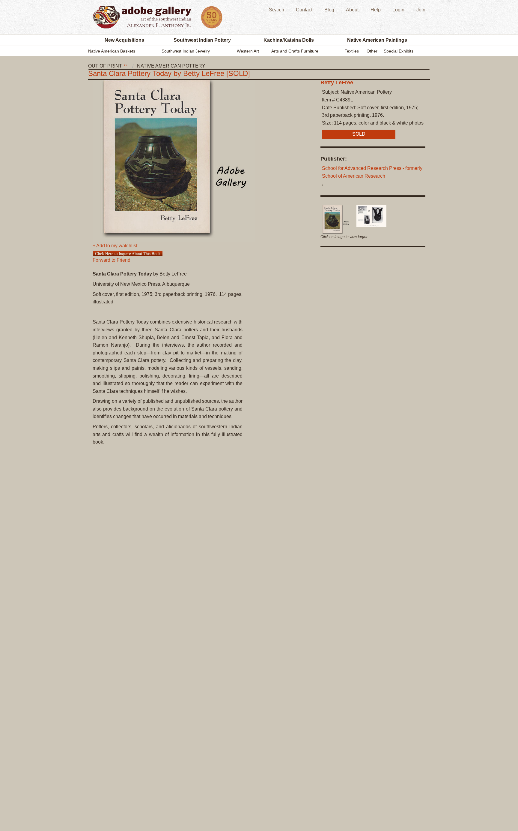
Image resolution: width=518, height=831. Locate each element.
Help (376, 9)
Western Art (248, 51)
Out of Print (105, 66)
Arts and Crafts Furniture (294, 51)
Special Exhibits (398, 51)
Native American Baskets (111, 51)
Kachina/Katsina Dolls (288, 40)
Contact (304, 9)
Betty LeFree (336, 83)
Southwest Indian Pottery (202, 40)
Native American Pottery (171, 66)
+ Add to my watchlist (115, 245)
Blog (329, 9)
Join (420, 9)
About (352, 9)
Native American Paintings (377, 40)
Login (398, 9)
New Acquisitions (124, 40)
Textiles (352, 51)
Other (372, 51)
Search (276, 9)
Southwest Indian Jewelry (186, 51)
